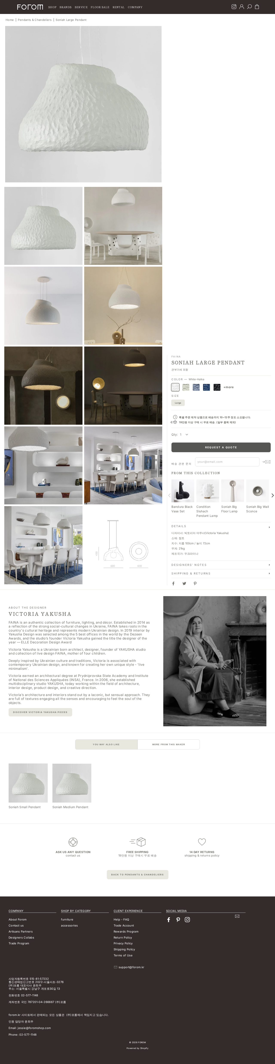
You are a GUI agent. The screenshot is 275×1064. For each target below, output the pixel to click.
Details (178, 526)
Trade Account (124, 925)
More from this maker (168, 744)
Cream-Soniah (186, 387)
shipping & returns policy (202, 855)
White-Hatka (175, 387)
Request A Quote (221, 447)
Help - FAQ (121, 919)
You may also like (106, 744)
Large (178, 402)
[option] (83, 104)
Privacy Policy (123, 943)
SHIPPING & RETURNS (191, 573)
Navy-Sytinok (206, 387)
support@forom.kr (131, 967)
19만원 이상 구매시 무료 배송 (137, 855)
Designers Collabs (21, 937)
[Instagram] (234, 7)
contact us (73, 855)
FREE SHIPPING (137, 852)
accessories (69, 925)
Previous (169, 495)
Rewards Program (126, 931)
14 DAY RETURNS (202, 852)
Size (175, 395)
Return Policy (123, 937)
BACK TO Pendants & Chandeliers (137, 874)
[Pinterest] (178, 919)
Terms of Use (123, 955)
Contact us (16, 925)
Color (187, 379)
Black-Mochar (217, 387)
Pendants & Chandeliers (35, 19)
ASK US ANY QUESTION (73, 852)
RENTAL (119, 7)
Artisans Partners (21, 931)
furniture (67, 919)
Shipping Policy (124, 949)
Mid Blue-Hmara (196, 387)
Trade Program (19, 943)
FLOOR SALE (100, 7)
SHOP (52, 7)
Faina (176, 356)
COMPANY (135, 7)
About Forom (18, 919)
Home (10, 19)
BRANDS (66, 7)
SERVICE (81, 7)
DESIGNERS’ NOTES (189, 564)
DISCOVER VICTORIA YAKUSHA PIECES (40, 712)
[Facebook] (168, 919)
